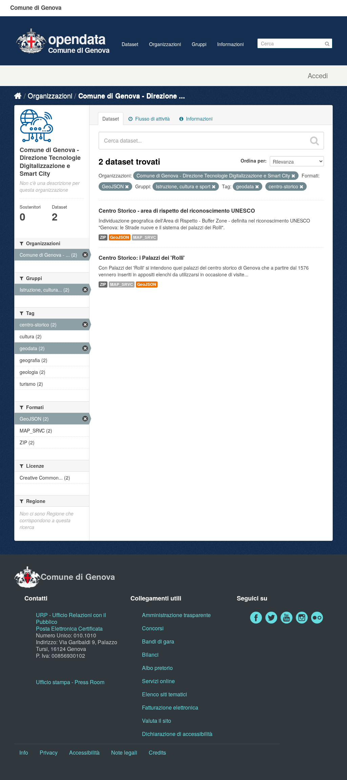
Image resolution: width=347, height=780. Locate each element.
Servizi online (158, 681)
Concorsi (153, 628)
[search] (314, 140)
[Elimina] (293, 175)
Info (23, 752)
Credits (157, 752)
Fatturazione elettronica (170, 707)
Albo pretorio (157, 668)
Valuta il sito (156, 720)
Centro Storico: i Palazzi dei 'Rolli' (142, 257)
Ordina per (253, 160)
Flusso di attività (152, 118)
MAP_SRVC (144, 237)
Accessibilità (84, 752)
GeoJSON (119, 237)
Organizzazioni (165, 44)
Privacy (49, 752)
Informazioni (230, 44)
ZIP (103, 237)
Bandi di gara (158, 641)
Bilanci (150, 654)
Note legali (124, 752)
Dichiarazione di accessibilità (177, 734)
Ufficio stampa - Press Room (70, 682)
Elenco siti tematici (164, 694)
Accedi (318, 75)
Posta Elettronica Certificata (69, 628)
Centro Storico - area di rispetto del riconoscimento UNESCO (177, 210)
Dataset (130, 44)
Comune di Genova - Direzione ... (131, 95)
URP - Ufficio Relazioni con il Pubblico (71, 618)
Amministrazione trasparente (176, 615)
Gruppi (199, 44)
